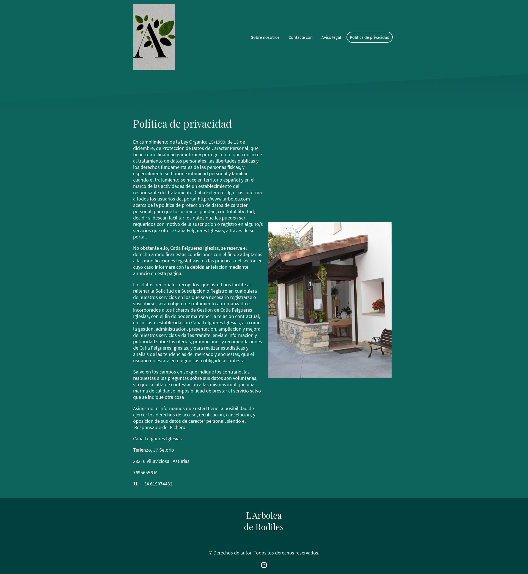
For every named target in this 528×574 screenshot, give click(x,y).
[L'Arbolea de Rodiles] (264, 537)
